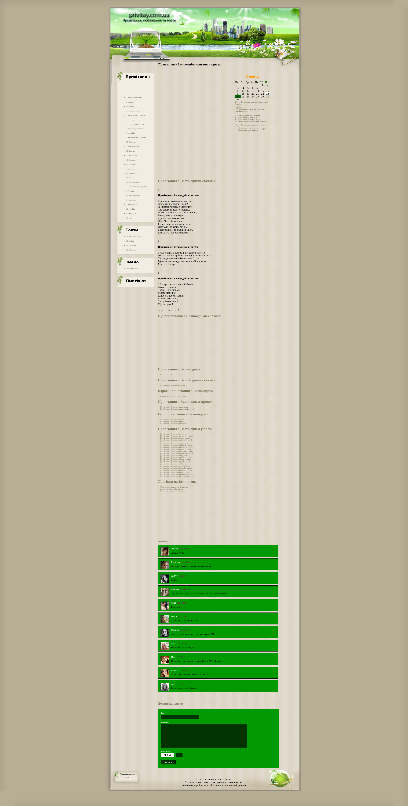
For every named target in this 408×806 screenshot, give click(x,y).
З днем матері (131, 169)
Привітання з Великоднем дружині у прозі (176, 453)
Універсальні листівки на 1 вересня (252, 121)
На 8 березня (131, 142)
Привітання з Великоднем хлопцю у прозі (176, 442)
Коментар (165, 722)
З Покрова (130, 191)
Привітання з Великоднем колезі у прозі (175, 472)
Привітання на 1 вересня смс (249, 119)
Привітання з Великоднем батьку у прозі (175, 459)
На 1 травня (130, 160)
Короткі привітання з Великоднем (173, 396)
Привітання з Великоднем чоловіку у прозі (176, 451)
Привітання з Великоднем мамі (172, 420)
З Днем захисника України (136, 187)
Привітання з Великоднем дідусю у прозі (176, 455)
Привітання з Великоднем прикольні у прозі (177, 409)
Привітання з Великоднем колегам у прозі (176, 470)
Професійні (130, 209)
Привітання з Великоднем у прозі (173, 434)
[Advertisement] (135, 88)
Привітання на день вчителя (249, 127)
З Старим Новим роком (135, 124)
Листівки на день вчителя (248, 131)
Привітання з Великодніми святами (173, 386)
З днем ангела (131, 204)
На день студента (133, 196)
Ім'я (162, 713)
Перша (160, 310)
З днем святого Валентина (136, 138)
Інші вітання (131, 213)
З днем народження (134, 97)
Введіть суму (166, 751)
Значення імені (132, 268)
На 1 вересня (131, 178)
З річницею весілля (133, 111)
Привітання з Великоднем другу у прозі (175, 444)
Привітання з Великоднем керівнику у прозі (177, 474)
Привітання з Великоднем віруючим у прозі (177, 476)
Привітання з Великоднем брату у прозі (175, 463)
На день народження (134, 236)
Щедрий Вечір (132, 133)
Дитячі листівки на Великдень (171, 489)
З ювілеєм (130, 102)
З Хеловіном (131, 200)
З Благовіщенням (132, 146)
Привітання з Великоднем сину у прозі (175, 467)
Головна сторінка (218, 769)
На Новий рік (131, 245)
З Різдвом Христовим (134, 129)
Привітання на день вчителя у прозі (252, 129)
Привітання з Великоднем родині (173, 422)
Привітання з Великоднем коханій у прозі (176, 449)
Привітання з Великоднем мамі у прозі (175, 461)
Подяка (129, 218)
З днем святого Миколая (135, 115)
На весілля (130, 106)
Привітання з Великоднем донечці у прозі (176, 468)
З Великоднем (131, 155)
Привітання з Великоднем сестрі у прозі (175, 465)
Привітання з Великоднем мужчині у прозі (176, 436)
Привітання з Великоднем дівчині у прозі (176, 440)
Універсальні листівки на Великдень (174, 487)
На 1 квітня (130, 151)
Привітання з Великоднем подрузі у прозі (176, 446)
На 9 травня (130, 164)
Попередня (169, 310)
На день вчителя (132, 182)
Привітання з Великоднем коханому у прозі (176, 447)
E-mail (126, 778)
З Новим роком (132, 120)
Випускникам (131, 173)
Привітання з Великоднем (170, 375)
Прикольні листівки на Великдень (173, 491)
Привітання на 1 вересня (248, 117)
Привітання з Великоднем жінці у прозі (175, 438)
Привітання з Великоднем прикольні (174, 407)
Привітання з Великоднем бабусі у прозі (175, 457)
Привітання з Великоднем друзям (173, 423)
